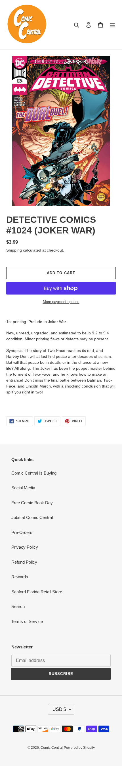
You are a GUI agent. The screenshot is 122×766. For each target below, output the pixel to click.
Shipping (14, 250)
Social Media (23, 487)
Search (18, 606)
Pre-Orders (21, 532)
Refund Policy (24, 562)
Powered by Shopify (79, 748)
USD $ (59, 709)
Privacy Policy (24, 547)
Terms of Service (27, 621)
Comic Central (52, 748)
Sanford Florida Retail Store (36, 591)
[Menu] (112, 25)
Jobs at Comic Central (32, 517)
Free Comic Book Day (32, 502)
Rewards (19, 576)
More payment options (61, 302)
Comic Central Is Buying (33, 473)
